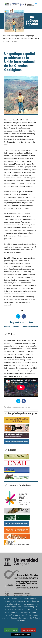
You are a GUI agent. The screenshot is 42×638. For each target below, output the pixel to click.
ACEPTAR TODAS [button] (11, 630)
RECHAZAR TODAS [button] (28, 630)
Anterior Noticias (11, 326)
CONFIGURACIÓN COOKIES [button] (21, 634)
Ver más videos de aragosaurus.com (17, 407)
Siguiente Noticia (30, 326)
